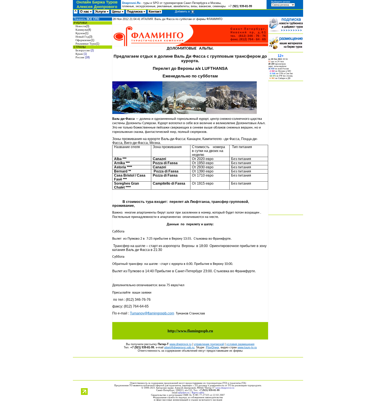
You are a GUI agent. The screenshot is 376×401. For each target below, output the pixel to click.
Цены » (117, 11)
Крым (79, 53)
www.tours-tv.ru (247, 347)
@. (152, 313)
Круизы (80, 33)
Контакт (155, 11)
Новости (81, 26)
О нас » (86, 11)
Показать (86, 19)
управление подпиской (209, 344)
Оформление (83, 40)
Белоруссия (83, 50)
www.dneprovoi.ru (180, 344)
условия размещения (240, 344)
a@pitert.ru (183, 392)
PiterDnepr (212, 347)
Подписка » (136, 11)
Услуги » (101, 11)
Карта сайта (198, 392)
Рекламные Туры (86, 43)
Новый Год (82, 36)
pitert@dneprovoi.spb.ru (179, 347)
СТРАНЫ (79, 47)
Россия (80, 57)
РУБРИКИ (80, 23)
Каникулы (82, 29)
